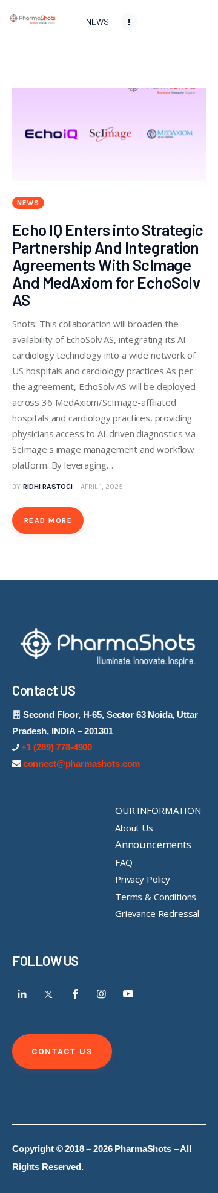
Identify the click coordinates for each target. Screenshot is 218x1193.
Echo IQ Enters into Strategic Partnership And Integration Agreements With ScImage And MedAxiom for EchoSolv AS (107, 264)
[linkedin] (22, 994)
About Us (134, 828)
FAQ (124, 862)
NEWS (28, 203)
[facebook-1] (75, 994)
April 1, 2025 (102, 486)
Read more (48, 520)
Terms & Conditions (155, 897)
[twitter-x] (49, 994)
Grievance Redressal (157, 913)
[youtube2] (127, 994)
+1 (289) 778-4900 (56, 747)
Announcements (153, 844)
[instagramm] (101, 994)
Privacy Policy (142, 879)
